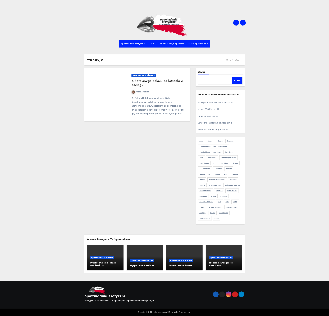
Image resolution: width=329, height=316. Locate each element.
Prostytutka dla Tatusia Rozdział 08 (215, 102)
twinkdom (223, 213)
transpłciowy (231, 207)
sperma (223, 196)
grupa (235, 163)
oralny (202, 185)
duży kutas (204, 163)
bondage (230, 141)
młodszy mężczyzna (217, 180)
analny (210, 141)
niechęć (233, 180)
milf (225, 174)
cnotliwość (229, 152)
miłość (202, 180)
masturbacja (204, 174)
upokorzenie (204, 218)
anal (201, 141)
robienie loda (205, 191)
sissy (213, 196)
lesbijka (218, 168)
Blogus (172, 312)
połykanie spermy (232, 185)
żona (216, 218)
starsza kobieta (206, 202)
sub (219, 202)
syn (227, 202)
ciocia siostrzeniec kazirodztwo (213, 146)
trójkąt (202, 213)
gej (214, 163)
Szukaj (202, 72)
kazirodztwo (204, 168)
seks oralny (232, 191)
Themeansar (185, 312)
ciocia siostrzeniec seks (210, 152)
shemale (203, 196)
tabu (235, 202)
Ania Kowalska (142, 92)
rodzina (219, 191)
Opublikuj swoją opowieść (171, 44)
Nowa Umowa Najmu (208, 116)
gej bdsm (224, 163)
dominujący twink (228, 157)
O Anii (152, 44)
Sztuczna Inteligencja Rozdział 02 (215, 123)
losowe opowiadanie (198, 44)
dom (201, 157)
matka (217, 174)
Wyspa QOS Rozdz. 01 (208, 109)
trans (201, 207)
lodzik (229, 168)
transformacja (215, 207)
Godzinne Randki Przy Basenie (213, 129)
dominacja (212, 157)
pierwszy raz (215, 185)
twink (212, 213)
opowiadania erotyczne (133, 44)
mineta (235, 174)
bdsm (220, 141)
